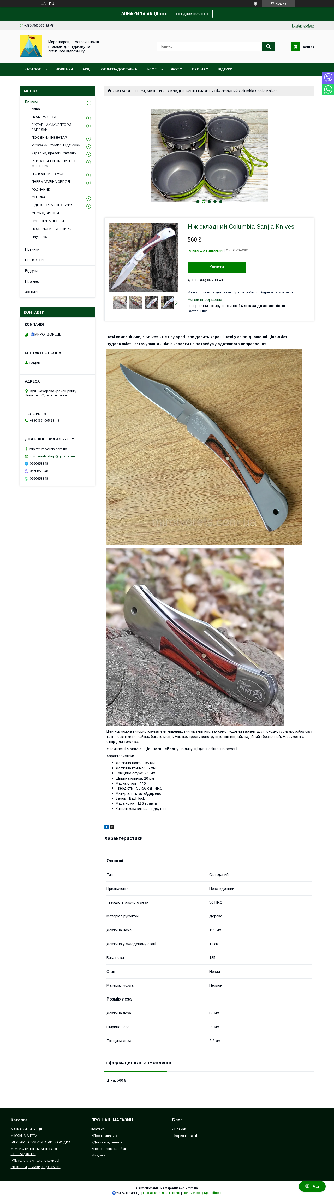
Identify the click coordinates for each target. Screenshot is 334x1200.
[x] (112, 828)
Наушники (40, 237)
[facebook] (106, 828)
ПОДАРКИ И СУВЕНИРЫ (52, 229)
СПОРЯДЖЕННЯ (45, 213)
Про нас (32, 281)
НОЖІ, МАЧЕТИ (148, 91)
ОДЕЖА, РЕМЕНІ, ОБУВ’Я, (53, 205)
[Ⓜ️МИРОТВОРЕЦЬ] (31, 56)
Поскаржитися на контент (161, 1193)
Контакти (98, 1129)
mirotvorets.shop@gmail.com (52, 456)
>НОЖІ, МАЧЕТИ (24, 1136)
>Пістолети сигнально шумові (35, 1160)
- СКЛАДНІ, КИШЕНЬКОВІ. (188, 91)
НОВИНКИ (64, 69)
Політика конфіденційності (202, 1193)
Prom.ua (192, 1188)
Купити (216, 267)
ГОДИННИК (41, 189)
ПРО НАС (200, 69)
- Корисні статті (184, 1136)
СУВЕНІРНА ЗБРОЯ (48, 221)
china (36, 109)
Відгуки (31, 271)
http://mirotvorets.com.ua (48, 449)
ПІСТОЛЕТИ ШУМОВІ (48, 174)
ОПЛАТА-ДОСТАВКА (119, 69)
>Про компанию (104, 1136)
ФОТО (176, 69)
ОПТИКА (38, 197)
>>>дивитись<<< (191, 14)
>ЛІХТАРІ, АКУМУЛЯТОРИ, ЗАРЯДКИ (40, 1142)
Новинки (32, 249)
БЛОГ (151, 69)
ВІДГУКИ (225, 69)
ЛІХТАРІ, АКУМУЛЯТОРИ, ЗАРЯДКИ (52, 127)
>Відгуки (98, 1155)
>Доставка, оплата (107, 1142)
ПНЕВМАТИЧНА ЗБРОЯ (51, 182)
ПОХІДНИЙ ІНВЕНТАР (49, 137)
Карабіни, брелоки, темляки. (54, 153)
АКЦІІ (87, 69)
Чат (316, 1186)
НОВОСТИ (34, 260)
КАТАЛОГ (123, 91)
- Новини (179, 1129)
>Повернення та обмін (109, 1149)
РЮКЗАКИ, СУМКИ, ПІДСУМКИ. (56, 145)
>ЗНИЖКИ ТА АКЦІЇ (26, 1129)
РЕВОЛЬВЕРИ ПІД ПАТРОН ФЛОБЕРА (54, 163)
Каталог (33, 69)
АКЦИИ (31, 292)
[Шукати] (268, 46)
